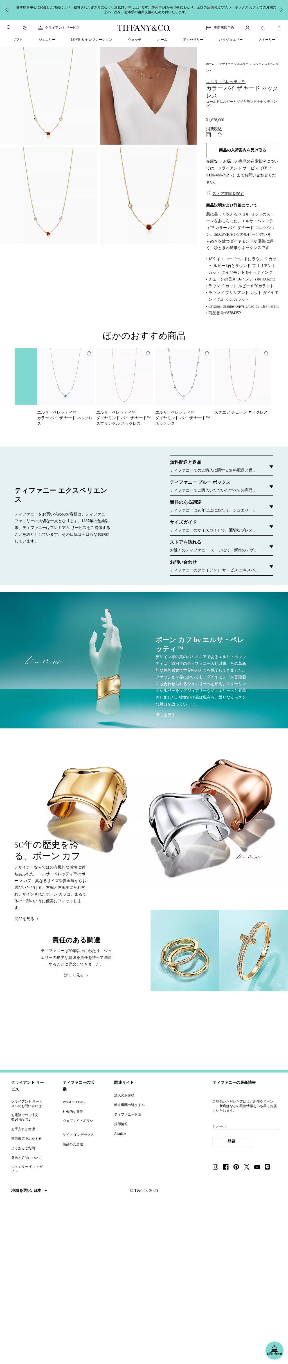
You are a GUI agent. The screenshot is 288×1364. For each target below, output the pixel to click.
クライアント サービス (27, 1085)
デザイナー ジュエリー (233, 63)
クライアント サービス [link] (62, 28)
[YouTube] (258, 1167)
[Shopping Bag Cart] (279, 28)
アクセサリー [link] (193, 40)
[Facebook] (227, 1167)
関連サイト (124, 1082)
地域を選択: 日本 (26, 1190)
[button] (9, 27)
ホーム (210, 63)
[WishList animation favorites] (263, 28)
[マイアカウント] (247, 28)
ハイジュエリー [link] (231, 40)
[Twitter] (248, 1167)
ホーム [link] (162, 40)
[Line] (269, 1167)
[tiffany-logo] (144, 28)
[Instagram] (217, 1167)
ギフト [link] (18, 40)
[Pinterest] (237, 1167)
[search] (9, 27)
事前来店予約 (224, 28)
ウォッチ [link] (134, 40)
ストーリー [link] (266, 40)
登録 (231, 1141)
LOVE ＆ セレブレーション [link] (91, 40)
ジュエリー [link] (47, 40)
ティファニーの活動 (78, 1085)
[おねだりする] (208, 135)
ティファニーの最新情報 (234, 1082)
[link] (24, 28)
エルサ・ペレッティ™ (226, 82)
